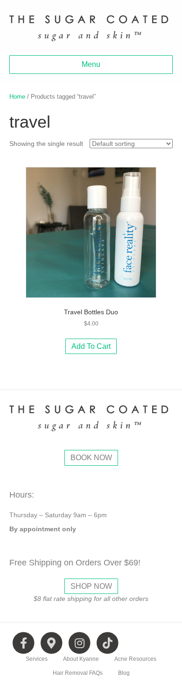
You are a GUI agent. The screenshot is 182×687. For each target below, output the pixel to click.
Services (37, 659)
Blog (124, 673)
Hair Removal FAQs (78, 673)
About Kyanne (81, 659)
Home (17, 96)
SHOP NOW (91, 586)
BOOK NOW (91, 458)
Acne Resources (135, 659)
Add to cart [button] (91, 346)
